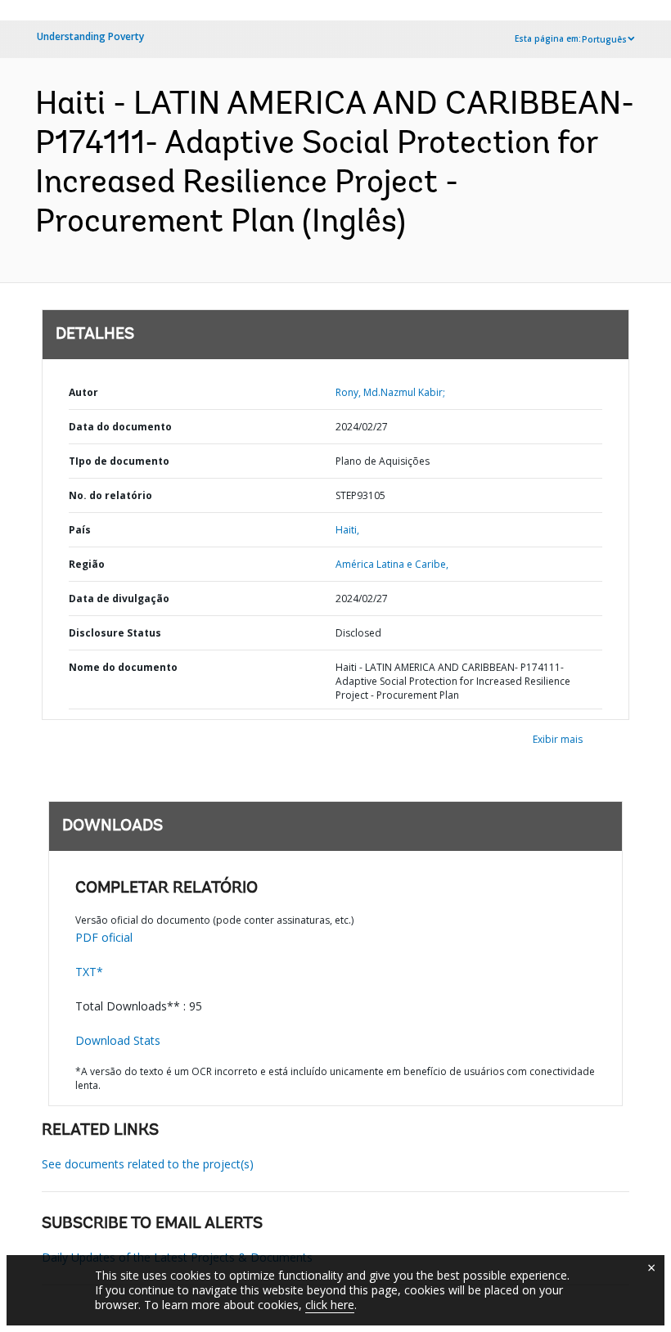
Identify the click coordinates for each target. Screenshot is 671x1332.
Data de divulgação (119, 598)
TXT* (89, 971)
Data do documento (120, 427)
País (80, 530)
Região (87, 564)
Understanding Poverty (90, 36)
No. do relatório (110, 495)
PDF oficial (104, 937)
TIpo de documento (119, 461)
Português (604, 39)
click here (329, 1304)
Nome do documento (123, 667)
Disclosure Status (115, 633)
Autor (83, 392)
